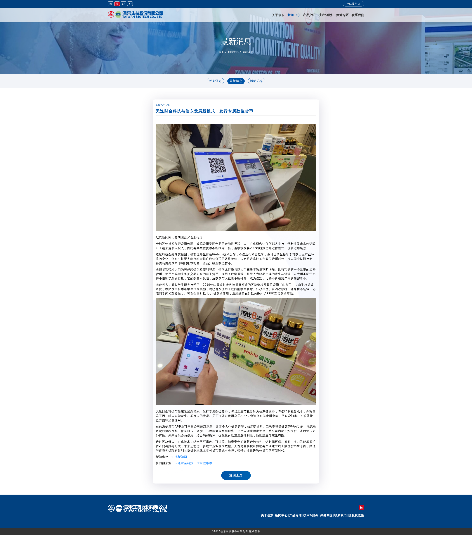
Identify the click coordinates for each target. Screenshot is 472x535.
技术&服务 (325, 15)
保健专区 (342, 15)
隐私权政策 (356, 515)
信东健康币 (204, 463)
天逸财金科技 (184, 463)
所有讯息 (215, 80)
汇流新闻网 (179, 456)
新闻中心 (293, 15)
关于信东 (278, 15)
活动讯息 (256, 80)
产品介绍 (309, 15)
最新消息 (236, 80)
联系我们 (358, 15)
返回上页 (236, 475)
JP (130, 3)
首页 (221, 52)
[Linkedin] (361, 507)
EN (123, 3)
